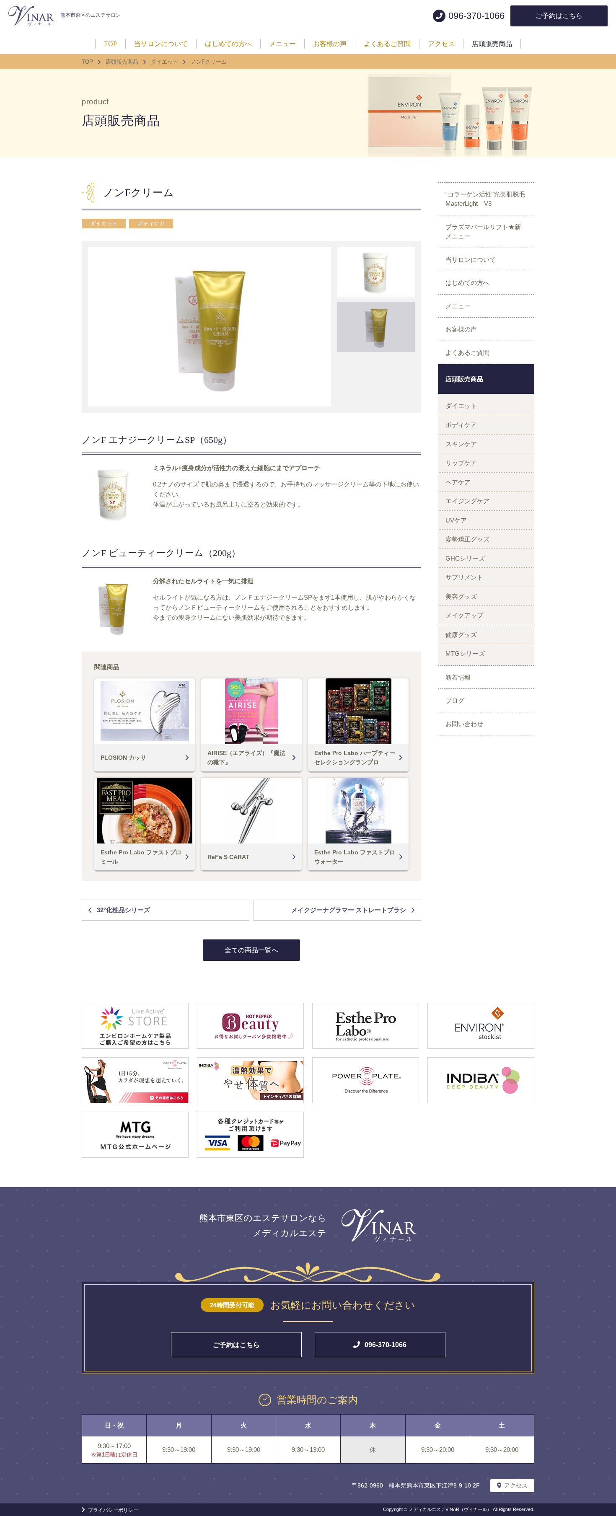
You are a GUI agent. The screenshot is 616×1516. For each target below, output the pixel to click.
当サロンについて (470, 259)
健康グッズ (461, 634)
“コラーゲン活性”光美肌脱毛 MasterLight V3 (488, 199)
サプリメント (464, 577)
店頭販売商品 (464, 379)
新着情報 (458, 677)
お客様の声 (461, 329)
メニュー (458, 306)
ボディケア (151, 223)
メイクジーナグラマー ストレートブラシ (348, 909)
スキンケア (461, 444)
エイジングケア (467, 500)
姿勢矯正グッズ (467, 539)
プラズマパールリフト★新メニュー (483, 231)
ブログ (454, 700)
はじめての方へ (467, 282)
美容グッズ (461, 596)
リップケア (461, 462)
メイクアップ (464, 615)
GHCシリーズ (465, 558)
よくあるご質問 (467, 352)
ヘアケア (458, 482)
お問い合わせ (464, 723)
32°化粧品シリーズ (123, 909)
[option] (209, 326)
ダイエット (103, 223)
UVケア (456, 520)
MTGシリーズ (465, 653)
